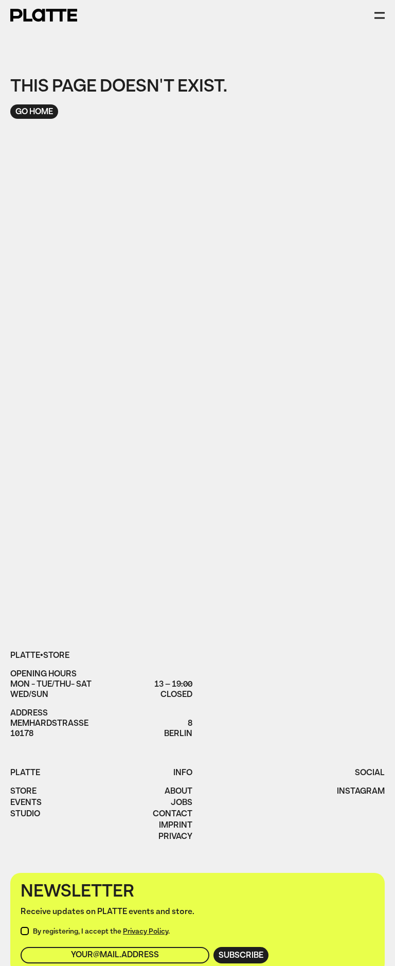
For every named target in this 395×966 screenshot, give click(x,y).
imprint (175, 826)
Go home (34, 112)
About (178, 792)
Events (26, 803)
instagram (361, 792)
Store (23, 792)
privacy (175, 837)
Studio (25, 814)
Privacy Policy (145, 932)
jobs (181, 803)
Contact (172, 814)
